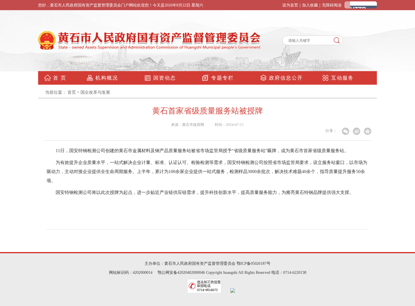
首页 (71, 92)
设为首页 (290, 5)
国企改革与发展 (95, 92)
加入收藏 (310, 5)
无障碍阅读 (332, 5)
